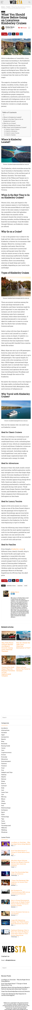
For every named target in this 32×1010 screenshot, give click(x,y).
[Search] (29, 2)
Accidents (4, 728)
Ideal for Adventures (11, 131)
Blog (2, 741)
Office (3, 801)
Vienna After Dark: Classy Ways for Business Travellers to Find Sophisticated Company (8, 671)
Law (2, 790)
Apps (3, 735)
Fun (2, 770)
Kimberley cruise (17, 549)
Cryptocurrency (6, 752)
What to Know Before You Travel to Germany (23, 669)
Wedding (4, 830)
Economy (4, 757)
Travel (8, 7)
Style (3, 814)
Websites (4, 828)
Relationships (5, 808)
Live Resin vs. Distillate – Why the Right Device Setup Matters (20, 843)
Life (2, 794)
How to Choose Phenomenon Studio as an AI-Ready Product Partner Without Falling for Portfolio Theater (20, 903)
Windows (4, 832)
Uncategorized (6, 825)
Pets (2, 805)
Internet (4, 785)
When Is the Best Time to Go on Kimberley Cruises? (13, 120)
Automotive (5, 737)
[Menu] (2, 2)
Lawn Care (4, 792)
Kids (2, 788)
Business (4, 743)
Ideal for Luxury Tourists (12, 133)
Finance (4, 766)
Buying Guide (5, 746)
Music (3, 799)
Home (3, 7)
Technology (5, 816)
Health (3, 777)
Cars (2, 750)
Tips (2, 819)
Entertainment (6, 761)
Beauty (3, 739)
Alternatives (5, 730)
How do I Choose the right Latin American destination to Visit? (23, 645)
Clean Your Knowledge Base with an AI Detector (19, 873)
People (3, 803)
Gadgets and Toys (6, 772)
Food (2, 768)
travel (25, 585)
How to (3, 783)
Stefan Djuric (10, 27)
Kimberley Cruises (11, 585)
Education (4, 759)
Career (3, 748)
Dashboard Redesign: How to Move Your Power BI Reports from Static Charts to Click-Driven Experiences (20, 932)
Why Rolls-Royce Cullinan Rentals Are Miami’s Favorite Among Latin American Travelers (7, 647)
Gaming (3, 774)
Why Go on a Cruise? (9, 123)
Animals (4, 732)
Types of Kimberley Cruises (11, 125)
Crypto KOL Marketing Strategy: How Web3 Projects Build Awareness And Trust (20, 921)
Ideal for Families (11, 135)
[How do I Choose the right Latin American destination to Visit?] (23, 632)
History (3, 779)
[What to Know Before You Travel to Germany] (23, 657)
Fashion (4, 763)
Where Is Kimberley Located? (12, 117)
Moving (3, 797)
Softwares (4, 810)
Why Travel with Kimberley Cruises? (14, 127)
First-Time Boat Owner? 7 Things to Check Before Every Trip (20, 852)
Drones (3, 754)
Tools (3, 821)
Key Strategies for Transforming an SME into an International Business (20, 892)
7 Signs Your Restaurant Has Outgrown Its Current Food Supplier (20, 882)
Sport (3, 812)
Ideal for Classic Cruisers (12, 129)
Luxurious (19, 585)
